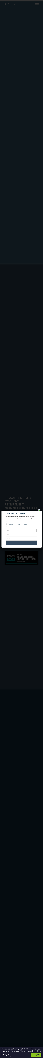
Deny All (6, 1055)
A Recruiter (19, 524)
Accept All (36, 1055)
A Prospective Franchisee (13, 526)
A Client (25, 524)
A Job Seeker (11, 524)
